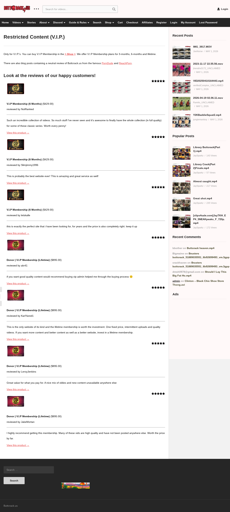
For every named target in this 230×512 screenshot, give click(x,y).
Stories (31, 22)
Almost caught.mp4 (205, 181)
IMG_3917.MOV (202, 46)
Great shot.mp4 (202, 198)
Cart (120, 22)
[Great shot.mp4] (181, 204)
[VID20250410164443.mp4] (181, 86)
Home (5, 22)
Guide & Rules (78, 22)
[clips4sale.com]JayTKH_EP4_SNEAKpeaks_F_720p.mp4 (209, 219)
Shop (108, 22)
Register (161, 22)
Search (97, 22)
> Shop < (70, 54)
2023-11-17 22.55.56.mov (208, 63)
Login (224, 9)
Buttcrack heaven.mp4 (200, 248)
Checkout (132, 22)
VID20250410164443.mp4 (208, 80)
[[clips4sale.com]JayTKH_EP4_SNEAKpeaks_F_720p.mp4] (181, 221)
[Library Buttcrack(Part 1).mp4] (181, 153)
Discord (58, 22)
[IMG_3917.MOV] (181, 52)
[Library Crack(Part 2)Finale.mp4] (181, 170)
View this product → (18, 132)
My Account (188, 22)
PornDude (107, 63)
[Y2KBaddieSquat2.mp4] (181, 120)
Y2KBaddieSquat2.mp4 (207, 114)
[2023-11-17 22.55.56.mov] (181, 69)
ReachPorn (125, 63)
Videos (16, 22)
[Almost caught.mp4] (181, 187)
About (43, 22)
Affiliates (147, 22)
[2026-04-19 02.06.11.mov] (181, 103)
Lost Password (208, 22)
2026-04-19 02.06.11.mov (208, 97)
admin (176, 281)
